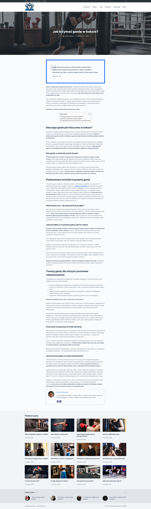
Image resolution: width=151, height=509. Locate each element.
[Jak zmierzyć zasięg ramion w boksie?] (36, 449)
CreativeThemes (40, 506)
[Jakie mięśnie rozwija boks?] (62, 425)
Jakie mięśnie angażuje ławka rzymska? (117, 498)
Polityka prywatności (35, 1)
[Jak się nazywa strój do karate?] (27, 498)
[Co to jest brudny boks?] (36, 471)
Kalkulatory (86, 7)
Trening (94, 7)
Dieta (101, 7)
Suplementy (108, 7)
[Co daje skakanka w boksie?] (62, 471)
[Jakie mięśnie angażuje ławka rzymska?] (105, 498)
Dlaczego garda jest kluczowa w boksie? (72, 116)
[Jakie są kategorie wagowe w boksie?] (36, 425)
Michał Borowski (62, 392)
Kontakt (45, 1)
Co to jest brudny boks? (32, 481)
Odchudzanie (116, 7)
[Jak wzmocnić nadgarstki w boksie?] (79, 498)
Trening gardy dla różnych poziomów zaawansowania (75, 120)
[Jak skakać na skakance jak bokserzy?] (88, 449)
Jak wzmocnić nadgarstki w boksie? (91, 498)
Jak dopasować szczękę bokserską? (114, 458)
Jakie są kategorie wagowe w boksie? (36, 434)
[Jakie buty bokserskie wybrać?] (114, 471)
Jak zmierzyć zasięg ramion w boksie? (36, 458)
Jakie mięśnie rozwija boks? (59, 434)
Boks (87, 36)
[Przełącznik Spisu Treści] (88, 114)
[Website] (60, 401)
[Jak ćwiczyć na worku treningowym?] (62, 449)
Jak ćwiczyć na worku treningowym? (62, 458)
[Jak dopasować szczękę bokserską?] (114, 449)
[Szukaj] (125, 1)
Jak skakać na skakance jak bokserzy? (88, 458)
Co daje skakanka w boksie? (59, 481)
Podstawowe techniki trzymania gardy (71, 118)
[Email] (58, 401)
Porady (124, 7)
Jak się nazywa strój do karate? (38, 498)
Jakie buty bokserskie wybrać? (112, 481)
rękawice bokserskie (81, 186)
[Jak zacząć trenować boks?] (88, 471)
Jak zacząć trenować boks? (85, 481)
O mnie (26, 1)
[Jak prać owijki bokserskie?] (114, 425)
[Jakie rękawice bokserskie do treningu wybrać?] (88, 425)
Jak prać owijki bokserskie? (111, 434)
